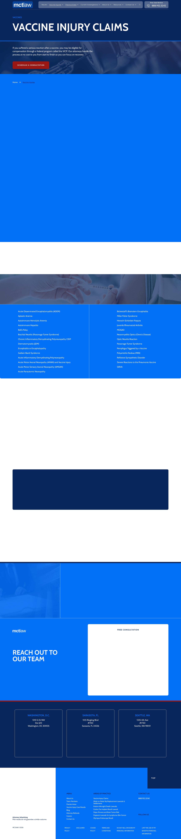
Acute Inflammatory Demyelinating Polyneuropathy (41, 357)
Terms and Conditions (106, 815)
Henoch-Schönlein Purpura (129, 320)
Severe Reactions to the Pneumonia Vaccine (136, 362)
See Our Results (33, 550)
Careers (69, 802)
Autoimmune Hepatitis (28, 325)
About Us (105, 5)
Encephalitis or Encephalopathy (32, 348)
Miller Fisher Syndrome (127, 316)
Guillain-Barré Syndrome (29, 353)
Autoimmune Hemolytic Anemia (32, 320)
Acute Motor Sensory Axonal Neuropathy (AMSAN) (40, 367)
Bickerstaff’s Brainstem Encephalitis (132, 311)
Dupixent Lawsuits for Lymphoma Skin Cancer (109, 801)
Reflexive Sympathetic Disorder (131, 357)
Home (15, 82)
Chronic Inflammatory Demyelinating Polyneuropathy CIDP (44, 339)
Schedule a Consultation (30, 65)
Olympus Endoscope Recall (103, 804)
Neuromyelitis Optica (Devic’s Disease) (134, 334)
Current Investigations (89, 5)
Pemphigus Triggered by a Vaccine (132, 348)
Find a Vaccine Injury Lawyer (80, 499)
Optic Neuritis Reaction (127, 339)
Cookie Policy (93, 815)
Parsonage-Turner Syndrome (129, 343)
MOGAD (120, 330)
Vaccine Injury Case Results (76, 793)
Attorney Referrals (73, 799)
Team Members (72, 787)
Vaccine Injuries (55, 5)
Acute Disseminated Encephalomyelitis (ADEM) (39, 311)
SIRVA (119, 367)
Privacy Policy (67, 815)
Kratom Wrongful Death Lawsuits (105, 792)
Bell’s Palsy (23, 330)
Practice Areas (70, 5)
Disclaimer (80, 814)
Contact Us (130, 5)
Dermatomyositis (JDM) (28, 343)
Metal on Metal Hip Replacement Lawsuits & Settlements (109, 788)
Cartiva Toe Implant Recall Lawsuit (105, 795)
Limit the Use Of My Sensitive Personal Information (149, 817)
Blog (68, 796)
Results (44, 5)
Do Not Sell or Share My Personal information (126, 815)
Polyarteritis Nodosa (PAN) (128, 353)
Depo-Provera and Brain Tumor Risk (106, 798)
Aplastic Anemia (25, 316)
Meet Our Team (112, 550)
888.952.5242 (144, 784)
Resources (117, 5)
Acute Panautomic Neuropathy (31, 371)
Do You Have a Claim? (92, 456)
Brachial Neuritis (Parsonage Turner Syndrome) (38, 334)
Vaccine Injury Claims (100, 784)
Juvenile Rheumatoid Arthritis (130, 325)
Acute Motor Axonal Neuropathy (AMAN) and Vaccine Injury (44, 362)
